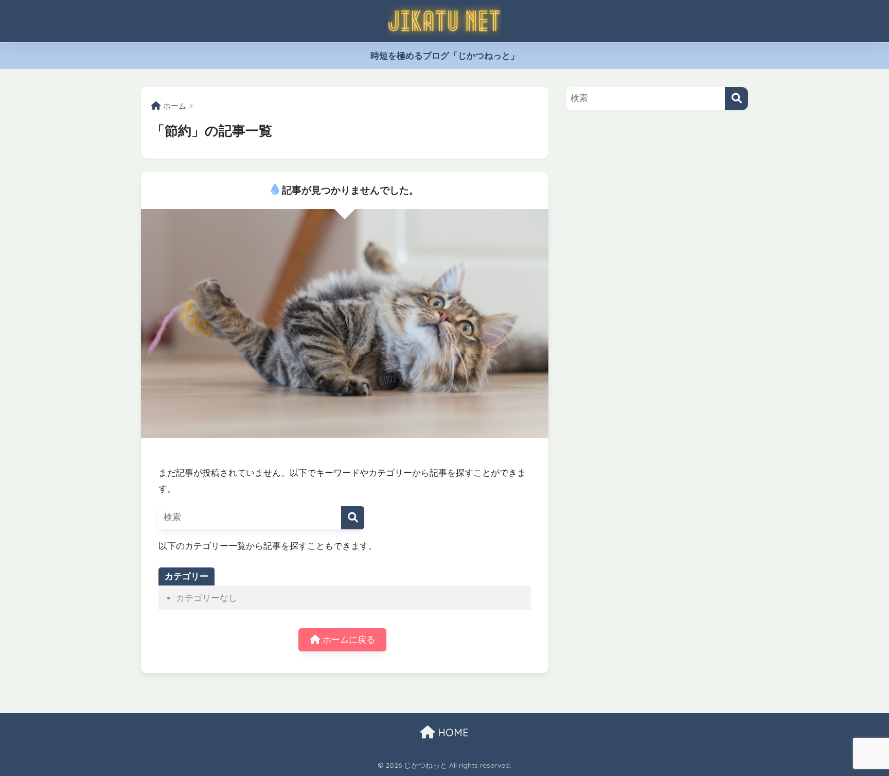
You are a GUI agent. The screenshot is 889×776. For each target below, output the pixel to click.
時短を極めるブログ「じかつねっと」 (444, 56)
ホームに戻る (347, 640)
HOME (452, 732)
